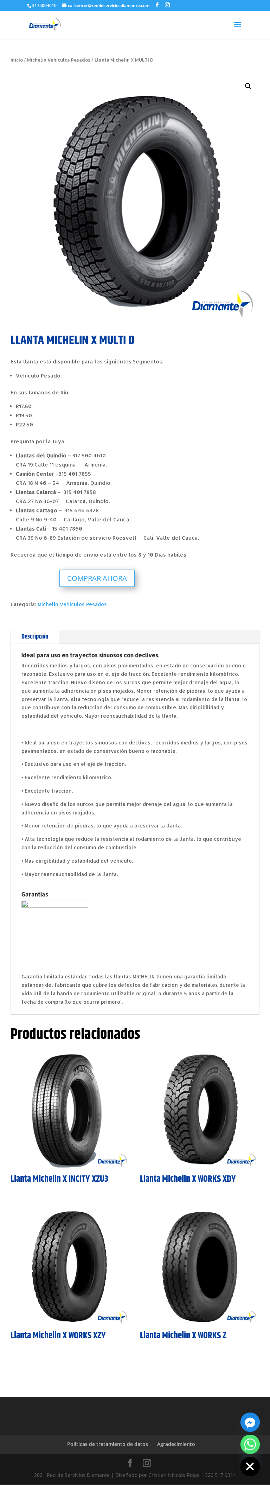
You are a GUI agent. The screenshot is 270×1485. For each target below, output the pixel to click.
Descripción (34, 637)
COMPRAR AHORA (97, 578)
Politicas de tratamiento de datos (107, 1444)
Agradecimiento (176, 1444)
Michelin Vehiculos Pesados (58, 60)
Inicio (17, 60)
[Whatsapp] (250, 1444)
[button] (248, 86)
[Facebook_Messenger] (250, 1422)
